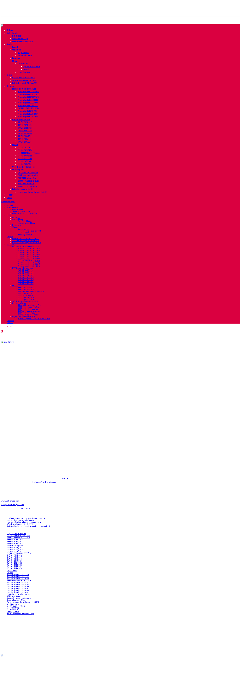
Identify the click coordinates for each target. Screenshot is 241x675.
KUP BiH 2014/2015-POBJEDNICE (23, 77)
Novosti (10, 573)
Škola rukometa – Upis (20, 38)
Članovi (14, 60)
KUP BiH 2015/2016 (25, 141)
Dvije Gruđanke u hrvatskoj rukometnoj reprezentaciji (28, 526)
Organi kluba (16, 49)
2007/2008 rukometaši (26, 183)
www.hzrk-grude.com (10, 501)
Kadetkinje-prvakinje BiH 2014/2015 (24, 83)
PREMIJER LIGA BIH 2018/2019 (28, 108)
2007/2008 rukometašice (27, 178)
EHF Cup (15, 144)
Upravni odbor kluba (25, 55)
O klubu (9, 44)
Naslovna (10, 30)
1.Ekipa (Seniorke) (24, 72)
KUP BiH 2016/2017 (24, 139)
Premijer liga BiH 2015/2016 (28, 116)
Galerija (9, 74)
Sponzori (10, 194)
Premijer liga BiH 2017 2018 (27, 111)
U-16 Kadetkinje (13, 608)
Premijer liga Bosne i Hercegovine (24, 88)
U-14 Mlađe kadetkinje (16, 606)
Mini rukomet (16, 35)
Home (9, 326)
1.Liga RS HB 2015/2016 (16, 534)
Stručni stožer (23, 63)
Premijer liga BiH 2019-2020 (28, 105)
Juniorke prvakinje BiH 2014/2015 (24, 80)
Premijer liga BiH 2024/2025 (28, 91)
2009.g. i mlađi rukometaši (27, 186)
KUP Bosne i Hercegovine (21, 119)
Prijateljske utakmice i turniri (22, 189)
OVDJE (65, 478)
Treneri (26, 69)
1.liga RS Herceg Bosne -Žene (28, 172)
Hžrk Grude (25, 508)
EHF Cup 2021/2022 (25, 155)
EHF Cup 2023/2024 (25, 150)
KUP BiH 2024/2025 (25, 122)
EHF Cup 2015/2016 (24, 164)
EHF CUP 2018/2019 (25, 158)
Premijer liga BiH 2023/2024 (28, 94)
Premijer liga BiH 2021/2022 (28, 99)
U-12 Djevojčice (13, 604)
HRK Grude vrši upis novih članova (20, 520)
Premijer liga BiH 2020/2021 (28, 102)
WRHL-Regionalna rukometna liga (23, 166)
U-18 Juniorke (12, 610)
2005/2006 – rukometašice (28, 175)
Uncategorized (13, 612)
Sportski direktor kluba (31, 66)
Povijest (15, 46)
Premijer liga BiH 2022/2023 (28, 97)
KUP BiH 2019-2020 (25, 133)
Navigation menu (8, 202)
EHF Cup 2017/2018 (24, 161)
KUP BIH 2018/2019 (25, 136)
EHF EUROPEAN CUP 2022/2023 (29, 152)
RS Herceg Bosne (18, 169)
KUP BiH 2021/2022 (25, 130)
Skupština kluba (23, 52)
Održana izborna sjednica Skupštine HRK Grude (26, 518)
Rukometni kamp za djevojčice (22, 41)
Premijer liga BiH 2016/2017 (28, 113)
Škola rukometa (12, 33)
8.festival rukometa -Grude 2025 (20, 524)
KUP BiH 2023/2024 (25, 125)
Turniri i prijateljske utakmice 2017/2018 (32, 192)
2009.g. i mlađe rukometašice (28, 180)
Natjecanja (10, 86)
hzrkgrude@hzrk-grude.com (44, 482)
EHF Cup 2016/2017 (14, 541)
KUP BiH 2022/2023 (25, 127)
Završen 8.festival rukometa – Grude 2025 (24, 522)
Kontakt (9, 197)
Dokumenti (16, 58)
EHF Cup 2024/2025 (25, 147)
